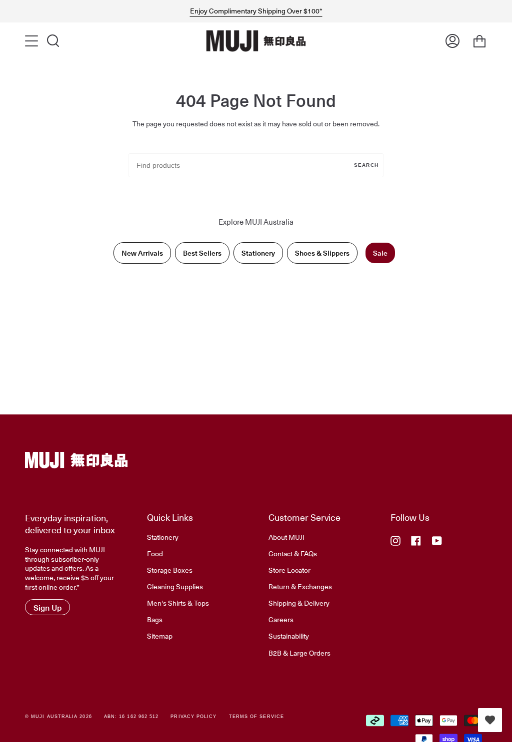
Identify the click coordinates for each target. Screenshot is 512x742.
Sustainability (288, 635)
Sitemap (159, 635)
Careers (281, 619)
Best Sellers (202, 253)
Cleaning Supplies (175, 586)
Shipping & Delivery (299, 602)
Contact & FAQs (292, 553)
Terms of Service (256, 716)
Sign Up (48, 607)
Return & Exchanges (300, 586)
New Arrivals (142, 253)
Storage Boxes (169, 569)
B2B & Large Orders (299, 652)
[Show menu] (32, 40)
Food (155, 553)
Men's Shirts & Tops (178, 602)
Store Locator (289, 569)
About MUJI (286, 536)
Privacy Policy (193, 716)
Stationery (258, 253)
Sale (380, 253)
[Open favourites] (490, 720)
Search (366, 165)
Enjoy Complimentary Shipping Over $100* (256, 10)
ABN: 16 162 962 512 (131, 716)
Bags (154, 619)
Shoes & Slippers (322, 253)
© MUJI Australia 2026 (58, 716)
